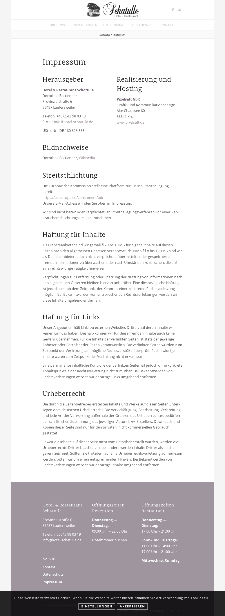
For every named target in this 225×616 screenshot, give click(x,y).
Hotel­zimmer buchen (109, 540)
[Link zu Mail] (179, 9)
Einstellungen (96, 606)
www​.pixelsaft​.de (130, 122)
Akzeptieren (132, 606)
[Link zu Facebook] (172, 9)
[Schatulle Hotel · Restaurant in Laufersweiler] (112, 9)
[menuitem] (57, 25)
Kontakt (48, 567)
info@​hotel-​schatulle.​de (73, 121)
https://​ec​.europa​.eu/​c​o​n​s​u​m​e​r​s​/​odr (73, 197)
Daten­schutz (52, 574)
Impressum (52, 582)
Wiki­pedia (87, 157)
